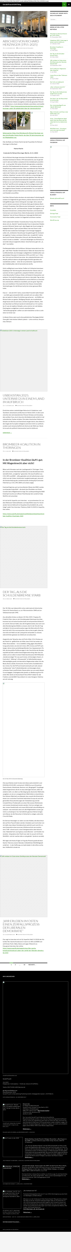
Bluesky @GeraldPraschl (57, 198)
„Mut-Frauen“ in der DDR (10, 1160)
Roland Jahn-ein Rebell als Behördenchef (15, 1132)
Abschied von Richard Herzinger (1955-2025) (21, 42)
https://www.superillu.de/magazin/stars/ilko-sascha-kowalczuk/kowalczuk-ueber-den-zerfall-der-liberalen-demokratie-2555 (23, 950)
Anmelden (53, 210)
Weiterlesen (27, 1129)
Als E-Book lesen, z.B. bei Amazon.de (33, 1209)
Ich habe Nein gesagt (9, 1184)
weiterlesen (7, 432)
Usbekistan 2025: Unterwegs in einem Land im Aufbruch (23, 398)
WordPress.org (54, 220)
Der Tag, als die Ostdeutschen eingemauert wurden (58, 92)
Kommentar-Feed (55, 217)
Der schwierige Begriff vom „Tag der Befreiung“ (58, 106)
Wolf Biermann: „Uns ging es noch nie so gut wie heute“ (58, 129)
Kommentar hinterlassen (25, 48)
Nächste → (32, 964)
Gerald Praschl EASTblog (12, 4)
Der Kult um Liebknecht (57, 82)
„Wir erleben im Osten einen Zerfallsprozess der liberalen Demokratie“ (21, 926)
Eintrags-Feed (54, 213)
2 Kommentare (28, 1184)
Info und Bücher (9, 976)
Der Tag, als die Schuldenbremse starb (21, 593)
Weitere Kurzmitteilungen (11, 1222)
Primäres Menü (69, 4)
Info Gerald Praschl (9, 1097)
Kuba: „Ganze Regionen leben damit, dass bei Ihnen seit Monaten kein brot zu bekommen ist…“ (58, 121)
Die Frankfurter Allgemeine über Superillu (58, 69)
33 (24, 964)
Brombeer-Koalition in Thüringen (21, 445)
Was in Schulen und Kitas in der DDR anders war (59, 112)
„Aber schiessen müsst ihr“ (57, 87)
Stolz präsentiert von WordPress (10, 1229)
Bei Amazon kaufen (43, 1110)
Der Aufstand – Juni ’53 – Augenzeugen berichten (17, 1217)
